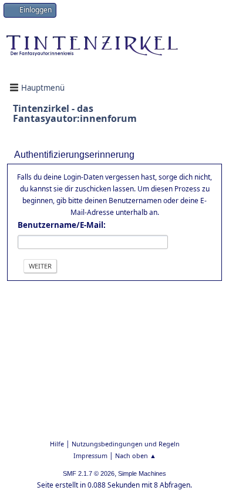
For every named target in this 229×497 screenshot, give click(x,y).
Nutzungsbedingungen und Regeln (126, 443)
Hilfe (57, 443)
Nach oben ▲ (135, 455)
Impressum (90, 455)
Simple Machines (142, 473)
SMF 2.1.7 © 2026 (88, 473)
